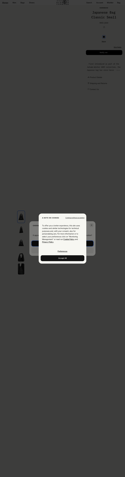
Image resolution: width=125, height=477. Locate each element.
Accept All (62, 258)
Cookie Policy (68, 239)
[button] (74, 218)
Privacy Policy (47, 242)
